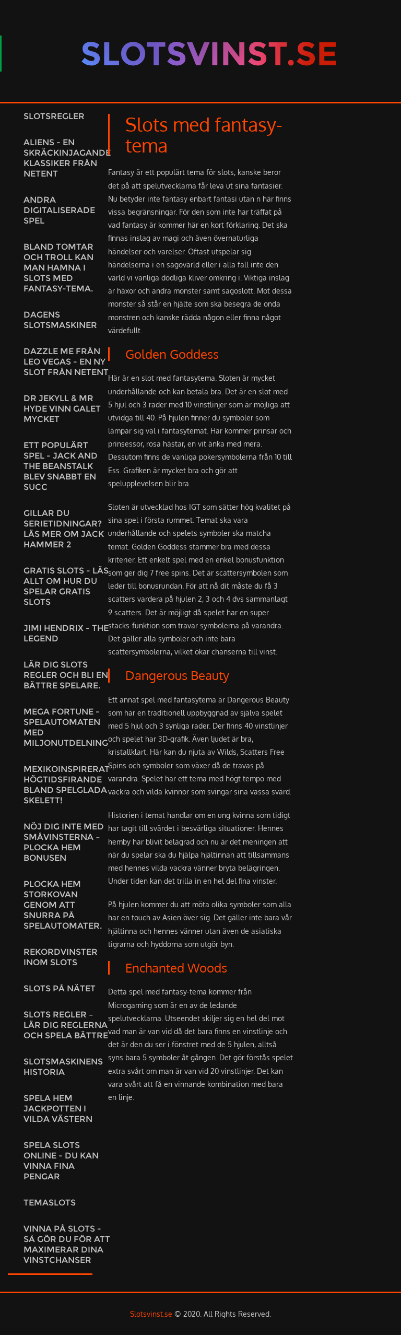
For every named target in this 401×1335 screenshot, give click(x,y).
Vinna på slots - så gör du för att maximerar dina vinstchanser (66, 1244)
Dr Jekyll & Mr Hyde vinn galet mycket (62, 408)
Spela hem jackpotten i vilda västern (57, 1108)
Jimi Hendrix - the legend (66, 633)
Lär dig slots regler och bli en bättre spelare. (65, 675)
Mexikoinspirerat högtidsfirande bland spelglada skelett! (66, 784)
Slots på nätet (59, 988)
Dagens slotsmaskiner (60, 320)
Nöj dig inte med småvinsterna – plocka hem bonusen (63, 842)
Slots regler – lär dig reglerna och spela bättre (65, 1025)
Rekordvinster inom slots (60, 957)
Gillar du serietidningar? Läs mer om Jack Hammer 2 (63, 528)
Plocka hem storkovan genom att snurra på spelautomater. (62, 905)
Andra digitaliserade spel (59, 210)
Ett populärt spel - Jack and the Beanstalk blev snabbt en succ (60, 466)
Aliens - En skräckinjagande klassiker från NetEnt (67, 158)
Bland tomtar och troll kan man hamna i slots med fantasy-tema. (58, 268)
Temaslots (49, 1203)
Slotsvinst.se (151, 1313)
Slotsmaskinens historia (63, 1067)
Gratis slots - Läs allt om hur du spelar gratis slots (66, 586)
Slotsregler (54, 116)
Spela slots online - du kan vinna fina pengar (61, 1160)
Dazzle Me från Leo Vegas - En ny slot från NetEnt (66, 361)
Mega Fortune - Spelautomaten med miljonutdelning (65, 727)
